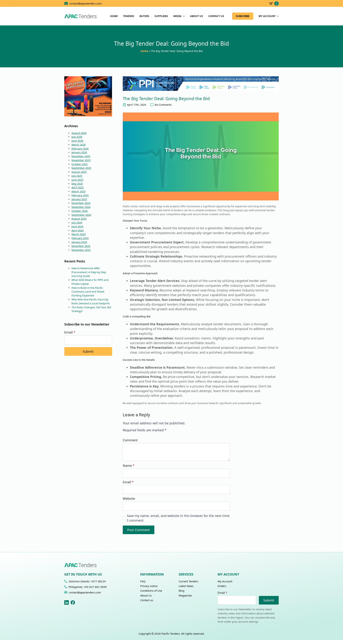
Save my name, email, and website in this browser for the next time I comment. (178, 518)
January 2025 (79, 199)
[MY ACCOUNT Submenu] (277, 16)
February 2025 (80, 195)
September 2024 (81, 215)
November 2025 (80, 160)
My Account (225, 581)
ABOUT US (196, 16)
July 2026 (76, 136)
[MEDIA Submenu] (183, 16)
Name (128, 465)
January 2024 (79, 242)
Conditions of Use (151, 590)
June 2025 (77, 179)
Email (69, 332)
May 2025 (77, 183)
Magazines (185, 595)
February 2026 (80, 148)
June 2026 (77, 140)
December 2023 (80, 246)
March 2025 (78, 191)
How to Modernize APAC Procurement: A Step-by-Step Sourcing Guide (88, 272)
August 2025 (78, 172)
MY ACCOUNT (267, 16)
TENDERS (128, 16)
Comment (130, 440)
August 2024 (78, 218)
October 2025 (79, 164)
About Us (146, 595)
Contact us (146, 600)
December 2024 (80, 203)
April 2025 (77, 187)
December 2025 (80, 156)
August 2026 (78, 133)
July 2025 (76, 176)
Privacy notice (148, 586)
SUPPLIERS (161, 16)
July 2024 (76, 222)
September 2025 (81, 168)
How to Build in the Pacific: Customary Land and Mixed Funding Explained (87, 291)
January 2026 (79, 152)
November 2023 (80, 250)
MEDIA (177, 16)
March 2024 (78, 234)
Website (129, 498)
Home (144, 51)
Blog (181, 590)
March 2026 (78, 144)
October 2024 (79, 211)
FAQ (143, 581)
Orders (222, 586)
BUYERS (144, 16)
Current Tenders (188, 581)
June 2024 (77, 226)
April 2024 (77, 230)
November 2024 (80, 207)
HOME (114, 16)
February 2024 (80, 238)
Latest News (186, 586)
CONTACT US (216, 16)
